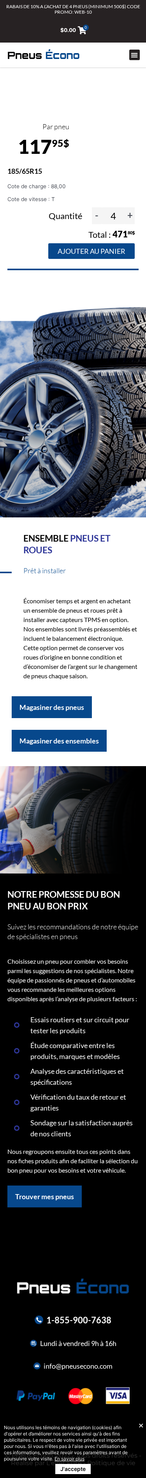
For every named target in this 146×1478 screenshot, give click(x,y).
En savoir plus (69, 1459)
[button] (134, 55)
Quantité (66, 215)
